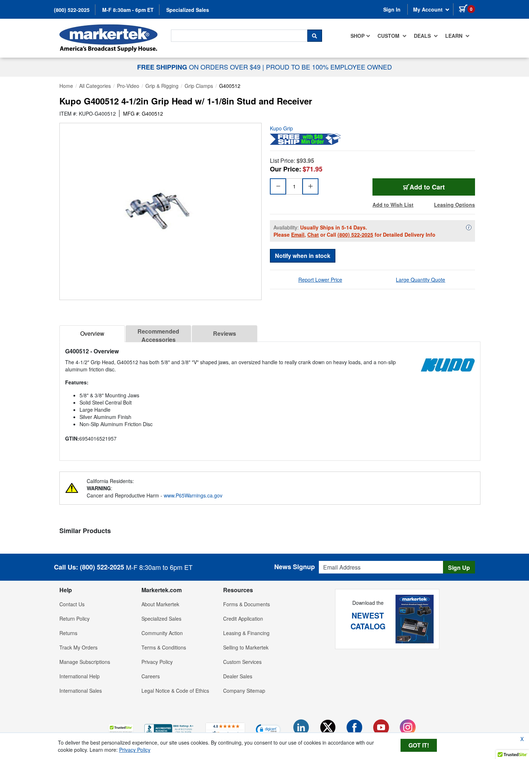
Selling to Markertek (245, 647)
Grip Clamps (199, 85)
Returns (68, 633)
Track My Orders (78, 647)
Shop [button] (358, 35)
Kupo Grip (281, 128)
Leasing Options (454, 204)
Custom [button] (389, 35)
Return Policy (74, 618)
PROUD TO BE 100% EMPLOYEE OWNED (329, 66)
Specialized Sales (187, 9)
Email (297, 234)
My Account (428, 9)
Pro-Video (128, 85)
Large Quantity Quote (420, 279)
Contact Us (72, 604)
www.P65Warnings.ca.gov (193, 495)
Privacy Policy (157, 661)
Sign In (392, 9)
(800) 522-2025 (72, 9)
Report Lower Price (320, 279)
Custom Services (242, 661)
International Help (79, 676)
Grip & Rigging (161, 85)
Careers (150, 676)
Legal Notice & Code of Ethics (175, 690)
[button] (121, 729)
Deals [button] (423, 35)
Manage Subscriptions (84, 661)
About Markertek (160, 604)
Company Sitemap (244, 690)
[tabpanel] (270, 398)
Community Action (162, 633)
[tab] (92, 333)
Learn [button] (454, 35)
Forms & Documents (246, 604)
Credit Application (243, 618)
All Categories (95, 85)
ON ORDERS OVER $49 (199, 66)
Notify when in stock (302, 255)
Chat (313, 234)
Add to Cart (427, 187)
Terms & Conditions (163, 647)
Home (66, 85)
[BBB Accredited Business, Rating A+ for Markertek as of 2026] (169, 728)
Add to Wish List (392, 204)
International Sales (80, 690)
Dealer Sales (237, 676)
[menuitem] (360, 36)
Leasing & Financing (246, 633)
